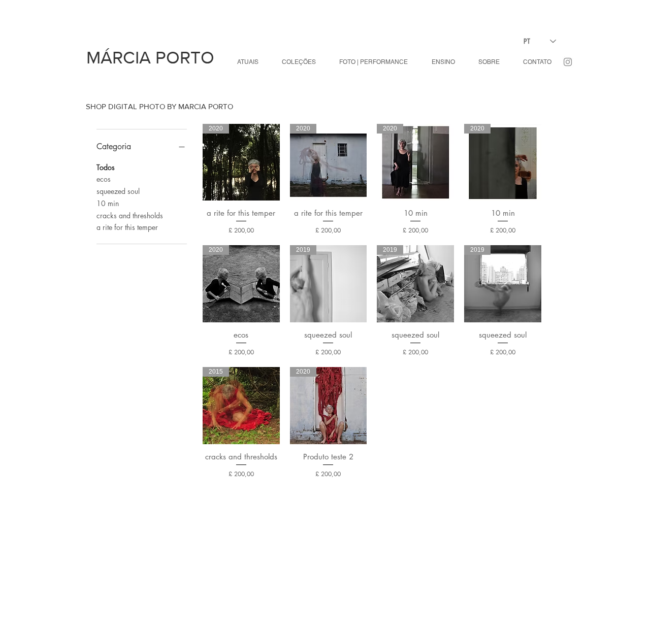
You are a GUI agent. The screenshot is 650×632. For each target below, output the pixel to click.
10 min (107, 203)
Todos (105, 167)
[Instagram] (567, 62)
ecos (103, 179)
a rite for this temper (127, 227)
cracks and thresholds (129, 215)
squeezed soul (118, 191)
